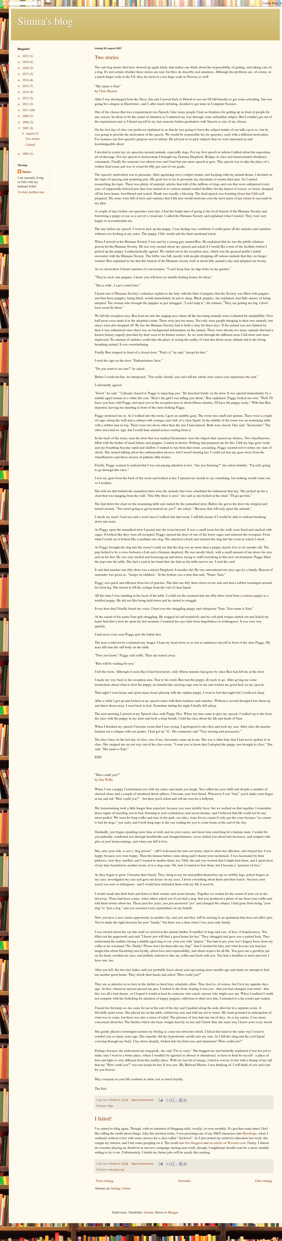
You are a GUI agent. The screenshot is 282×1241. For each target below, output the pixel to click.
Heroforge (250, 1133)
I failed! (103, 1118)
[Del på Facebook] (181, 1100)
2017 (26, 74)
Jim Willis (106, 779)
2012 (26, 104)
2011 (26, 110)
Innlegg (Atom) (121, 1188)
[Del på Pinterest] (185, 1100)
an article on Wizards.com (228, 1142)
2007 (26, 128)
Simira (26, 172)
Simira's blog (45, 21)
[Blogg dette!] (172, 1100)
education (113, 1169)
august (30, 133)
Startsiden (184, 1181)
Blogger (173, 1212)
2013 (26, 98)
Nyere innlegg (104, 1181)
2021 (26, 56)
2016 (26, 80)
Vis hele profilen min (31, 192)
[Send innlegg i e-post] (160, 1100)
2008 (26, 122)
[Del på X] (176, 1100)
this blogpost (194, 1142)
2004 (26, 153)
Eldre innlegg (263, 1181)
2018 (26, 68)
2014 (26, 92)
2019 (26, 62)
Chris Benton (108, 91)
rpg (122, 1169)
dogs (110, 1106)
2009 (26, 116)
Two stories (107, 57)
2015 (26, 86)
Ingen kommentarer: (143, 1100)
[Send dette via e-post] (168, 1100)
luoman (148, 1212)
